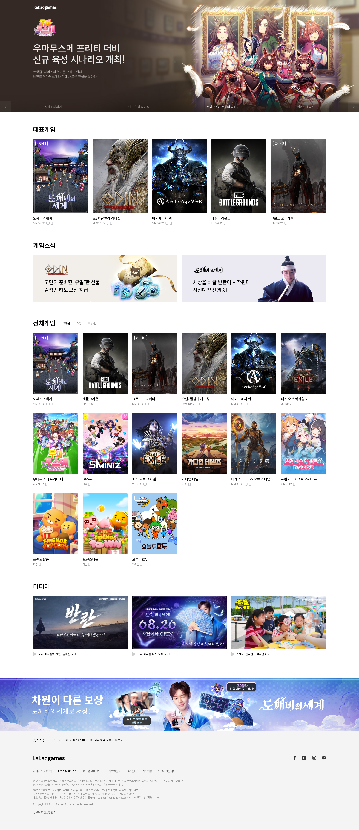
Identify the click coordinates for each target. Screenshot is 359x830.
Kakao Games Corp (59, 804)
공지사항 (39, 740)
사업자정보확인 (127, 794)
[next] (353, 106)
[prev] (5, 106)
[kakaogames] (45, 8)
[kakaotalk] (324, 758)
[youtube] (304, 758)
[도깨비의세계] (179, 704)
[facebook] (295, 758)
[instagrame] (314, 758)
